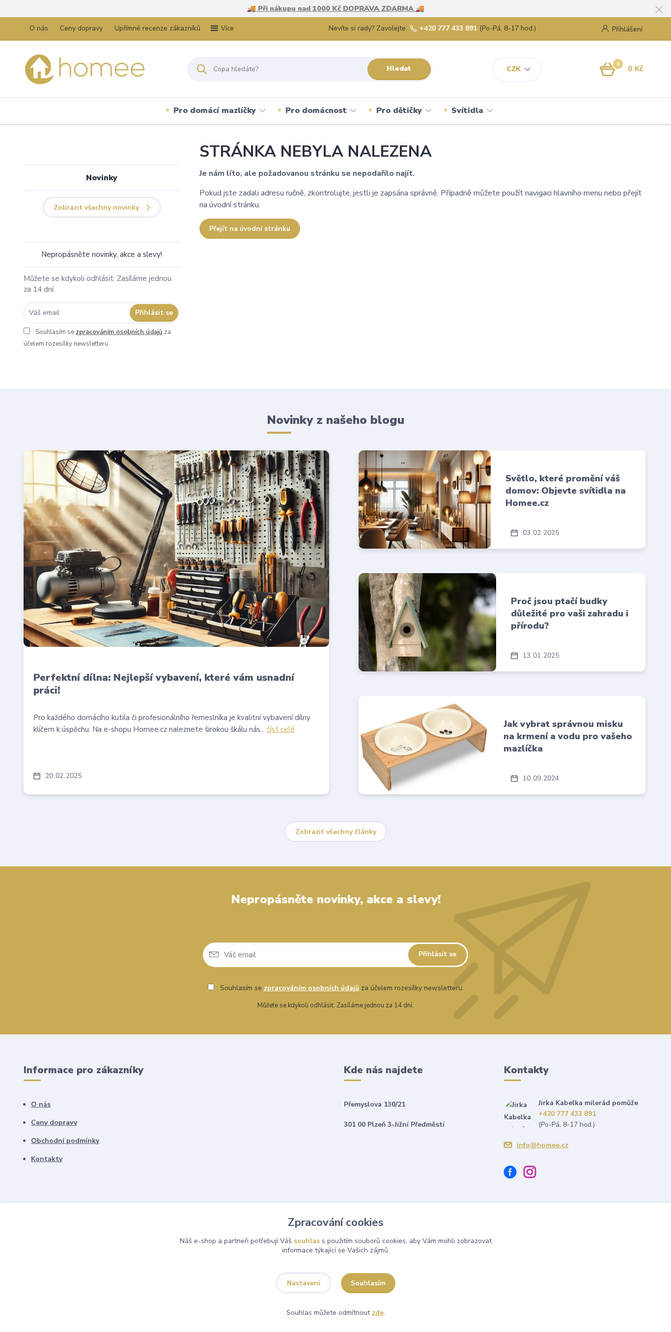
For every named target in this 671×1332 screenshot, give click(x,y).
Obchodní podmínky (65, 1140)
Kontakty (46, 1159)
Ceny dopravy (81, 28)
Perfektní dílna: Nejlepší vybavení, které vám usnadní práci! (163, 684)
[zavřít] (659, 9)
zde (378, 1312)
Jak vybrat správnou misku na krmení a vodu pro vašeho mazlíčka (567, 736)
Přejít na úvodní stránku (249, 228)
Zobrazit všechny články (335, 831)
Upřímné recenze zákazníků (157, 28)
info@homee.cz (542, 1145)
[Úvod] (97, 69)
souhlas (307, 1241)
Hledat (399, 68)
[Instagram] (533, 1173)
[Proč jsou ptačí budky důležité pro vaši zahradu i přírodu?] (427, 622)
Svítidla (467, 110)
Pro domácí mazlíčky (214, 110)
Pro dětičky (399, 110)
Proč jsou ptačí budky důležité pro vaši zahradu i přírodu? (569, 613)
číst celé (281, 729)
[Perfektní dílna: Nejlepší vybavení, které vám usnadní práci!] (176, 548)
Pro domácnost (316, 110)
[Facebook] (514, 1173)
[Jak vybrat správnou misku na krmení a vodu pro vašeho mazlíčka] (424, 745)
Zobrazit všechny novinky (96, 207)
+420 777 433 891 (448, 28)
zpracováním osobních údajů (119, 332)
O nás (38, 28)
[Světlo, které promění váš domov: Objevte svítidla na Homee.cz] (425, 499)
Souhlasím (368, 1283)
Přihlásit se (154, 312)
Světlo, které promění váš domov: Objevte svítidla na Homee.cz (565, 490)
